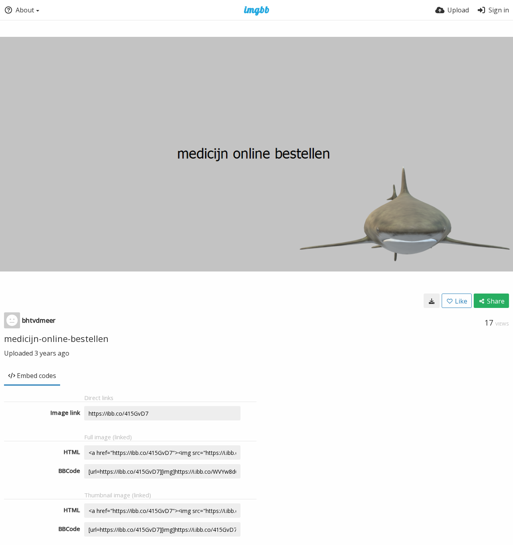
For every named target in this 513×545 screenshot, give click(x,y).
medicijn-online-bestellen (56, 338)
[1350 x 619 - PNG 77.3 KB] (432, 301)
